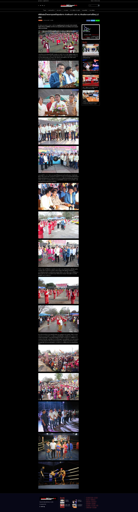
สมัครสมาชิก (46, 0)
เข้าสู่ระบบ (40, 0)
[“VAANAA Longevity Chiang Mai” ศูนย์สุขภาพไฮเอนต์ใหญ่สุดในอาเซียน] (91, 50)
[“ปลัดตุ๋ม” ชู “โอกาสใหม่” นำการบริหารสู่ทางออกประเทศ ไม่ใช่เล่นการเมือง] (91, 65)
